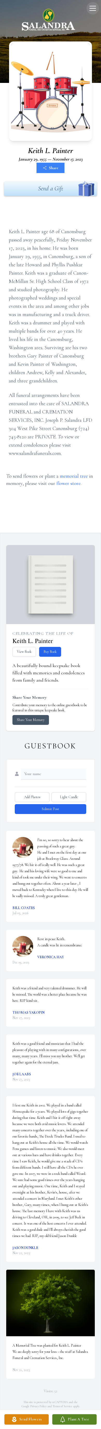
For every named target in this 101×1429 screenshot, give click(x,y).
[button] (50, 1303)
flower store (68, 483)
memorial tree (74, 476)
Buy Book (50, 651)
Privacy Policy (38, 1406)
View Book (24, 651)
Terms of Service (62, 1406)
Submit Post (50, 809)
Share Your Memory (31, 720)
